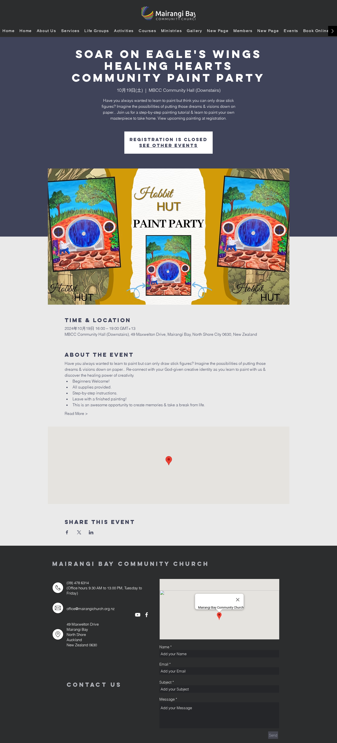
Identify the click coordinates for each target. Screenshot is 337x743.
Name (164, 647)
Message (167, 699)
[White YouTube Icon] (137, 615)
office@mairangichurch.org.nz (91, 608)
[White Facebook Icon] (146, 615)
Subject (165, 682)
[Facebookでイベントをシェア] (67, 532)
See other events (168, 145)
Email (163, 664)
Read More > (76, 413)
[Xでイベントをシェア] (79, 532)
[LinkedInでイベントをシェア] (91, 532)
